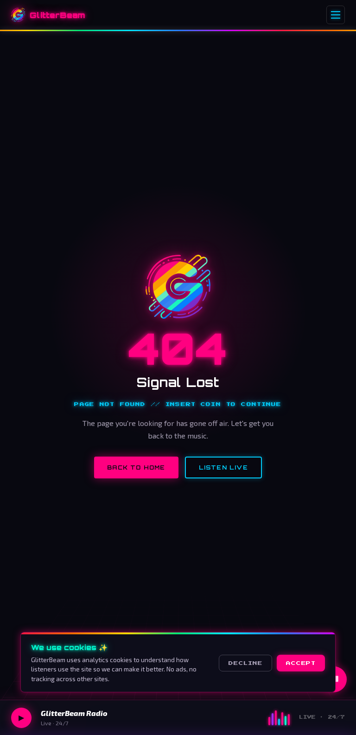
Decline (245, 663)
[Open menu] (335, 15)
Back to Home (136, 467)
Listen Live (223, 467)
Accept (301, 663)
